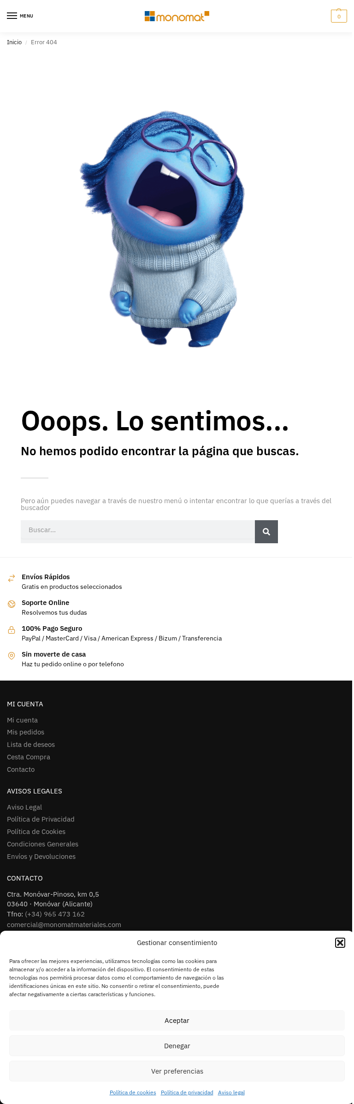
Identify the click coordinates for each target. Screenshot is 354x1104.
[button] (340, 942)
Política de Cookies (36, 831)
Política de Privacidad (41, 819)
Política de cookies (133, 1092)
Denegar (177, 1045)
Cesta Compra (28, 756)
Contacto (21, 769)
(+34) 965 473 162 (55, 914)
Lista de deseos (31, 744)
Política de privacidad (187, 1092)
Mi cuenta (22, 720)
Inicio (14, 42)
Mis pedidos (25, 732)
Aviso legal (231, 1092)
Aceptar (177, 1020)
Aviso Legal (24, 807)
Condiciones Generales (42, 844)
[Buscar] (266, 531)
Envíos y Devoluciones (41, 856)
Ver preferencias (177, 1071)
